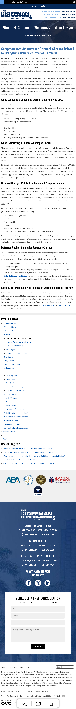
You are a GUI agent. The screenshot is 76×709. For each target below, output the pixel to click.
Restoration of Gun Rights (16, 353)
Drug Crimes (9, 361)
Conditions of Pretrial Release (16, 417)
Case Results (13, 667)
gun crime (61, 68)
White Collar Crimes (12, 365)
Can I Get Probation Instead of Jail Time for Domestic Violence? (28, 449)
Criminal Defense (10, 323)
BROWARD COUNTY (52, 14)
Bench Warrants (10, 398)
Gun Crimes (9, 335)
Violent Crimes (10, 327)
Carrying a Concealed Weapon (19, 338)
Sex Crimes (8, 357)
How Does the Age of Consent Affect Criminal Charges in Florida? (28, 452)
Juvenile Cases (10, 394)
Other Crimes (9, 368)
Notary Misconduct (12, 424)
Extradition (8, 402)
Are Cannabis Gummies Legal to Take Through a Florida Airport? (28, 464)
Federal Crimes (9, 432)
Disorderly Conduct (14, 372)
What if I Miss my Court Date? (16, 413)
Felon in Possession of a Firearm (18, 342)
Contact (29, 667)
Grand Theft (11, 379)
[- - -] (2, 2)
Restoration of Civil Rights (14, 409)
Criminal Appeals (11, 421)
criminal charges (48, 68)
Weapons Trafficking (14, 346)
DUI (4, 436)
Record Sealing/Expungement (16, 428)
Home (3, 667)
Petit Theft (10, 383)
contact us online (65, 306)
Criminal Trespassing (14, 387)
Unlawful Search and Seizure (16, 276)
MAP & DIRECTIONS (31, 534)
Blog (22, 667)
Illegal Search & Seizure (15, 391)
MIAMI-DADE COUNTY (51, 11)
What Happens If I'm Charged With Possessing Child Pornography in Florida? (34, 456)
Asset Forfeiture (10, 406)
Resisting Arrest (12, 376)
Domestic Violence (11, 331)
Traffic (5, 439)
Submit (38, 646)
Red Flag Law (11, 350)
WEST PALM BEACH (53, 17)
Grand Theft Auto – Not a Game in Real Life (20, 460)
